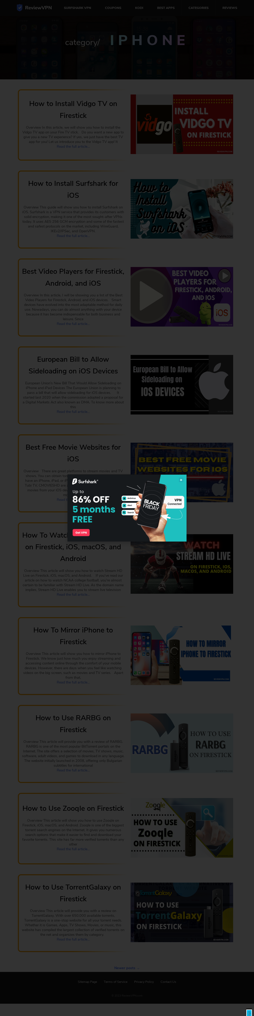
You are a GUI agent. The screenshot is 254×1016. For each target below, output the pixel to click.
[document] (127, 508)
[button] (249, 1012)
